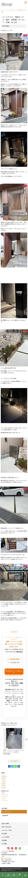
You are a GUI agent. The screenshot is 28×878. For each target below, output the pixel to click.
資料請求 (8, 875)
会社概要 (4, 840)
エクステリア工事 (6, 830)
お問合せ (14, 875)
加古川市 (4, 776)
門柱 (3, 792)
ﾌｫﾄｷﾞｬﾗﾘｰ (19, 875)
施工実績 (4, 833)
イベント (3, 875)
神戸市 (4, 785)
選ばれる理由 (5, 823)
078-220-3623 (14, 659)
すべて (4, 774)
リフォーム (5, 800)
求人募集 (4, 844)
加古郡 (4, 787)
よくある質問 (5, 837)
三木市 (4, 780)
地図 (3, 856)
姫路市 (4, 783)
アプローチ (5, 794)
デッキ (4, 798)
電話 (25, 875)
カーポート (5, 796)
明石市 (4, 778)
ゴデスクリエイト (11, 870)
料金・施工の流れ (6, 827)
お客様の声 (5, 815)
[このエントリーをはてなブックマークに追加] (18, 766)
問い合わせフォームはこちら (14, 671)
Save (26, 35)
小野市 (4, 782)
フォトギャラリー (7, 812)
